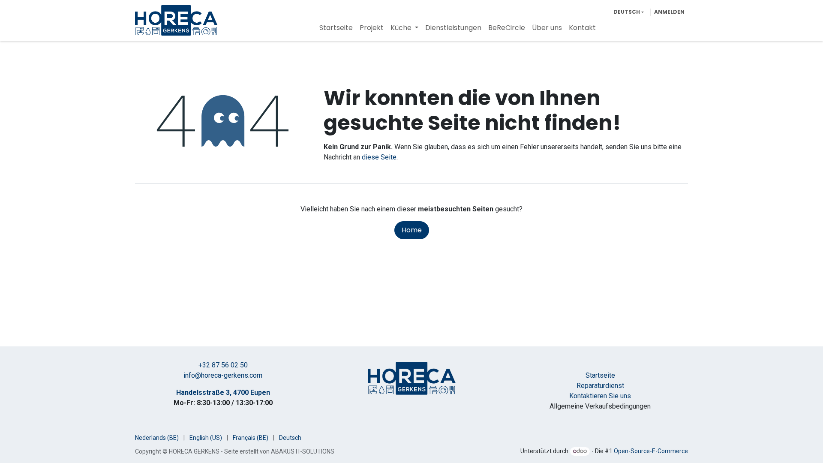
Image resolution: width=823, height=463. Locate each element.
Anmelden (669, 11)
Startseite (600, 375)
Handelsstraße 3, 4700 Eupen (223, 392)
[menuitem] (336, 27)
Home (412, 230)
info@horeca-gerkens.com (222, 375)
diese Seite (379, 157)
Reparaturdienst (600, 386)
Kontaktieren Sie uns (600, 396)
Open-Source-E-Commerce (651, 451)
